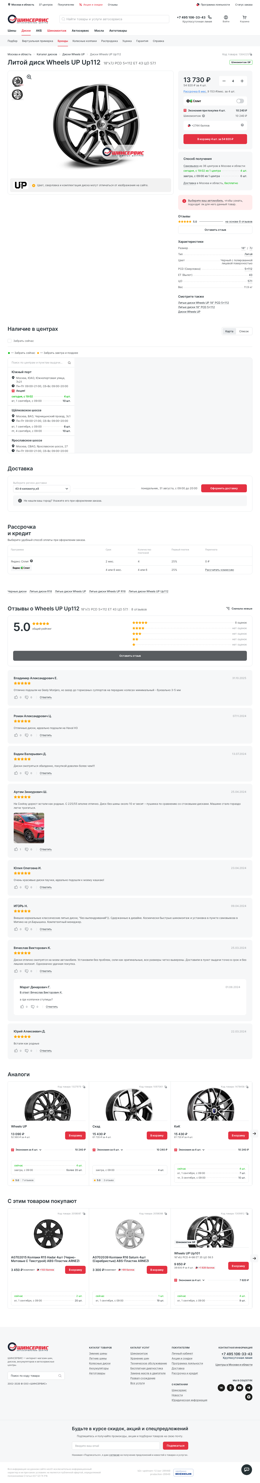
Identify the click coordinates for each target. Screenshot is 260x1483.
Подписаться (175, 1445)
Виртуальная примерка (37, 40)
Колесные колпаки (85, 40)
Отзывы (113, 4)
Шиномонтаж (56, 30)
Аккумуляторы (99, 1368)
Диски (26, 30)
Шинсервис (28, 18)
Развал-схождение (142, 1378)
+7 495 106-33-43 (236, 1354)
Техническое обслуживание (148, 1363)
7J (251, 248)
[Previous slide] (6, 828)
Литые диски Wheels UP (70, 591)
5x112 (248, 268)
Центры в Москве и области (233, 1364)
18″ (243, 248)
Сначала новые (242, 608)
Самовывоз (191, 165)
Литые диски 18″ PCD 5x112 (196, 307)
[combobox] (15, 489)
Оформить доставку (224, 488)
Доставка (189, 183)
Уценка (127, 40)
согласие (114, 1454)
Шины (12, 30)
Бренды (63, 40)
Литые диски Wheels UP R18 (107, 591)
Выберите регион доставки (30, 482)
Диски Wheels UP (189, 311)
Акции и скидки (93, 4)
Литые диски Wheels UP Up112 (148, 591)
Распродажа (109, 40)
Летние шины (98, 1358)
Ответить (46, 697)
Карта (229, 331)
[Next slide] (183, 828)
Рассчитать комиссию (219, 569)
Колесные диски (99, 1363)
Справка (158, 40)
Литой (248, 254)
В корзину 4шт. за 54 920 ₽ (215, 139)
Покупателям (66, 4)
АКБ (39, 30)
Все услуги (137, 1383)
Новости (177, 1395)
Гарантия (142, 40)
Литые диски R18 (41, 591)
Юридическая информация (189, 1400)
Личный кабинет (182, 1353)
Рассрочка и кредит (185, 1373)
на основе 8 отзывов (238, 221)
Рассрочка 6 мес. (195, 91)
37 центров (46, 4)
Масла (99, 30)
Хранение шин (139, 1358)
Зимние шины (98, 1353)
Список (244, 331)
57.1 (250, 281)
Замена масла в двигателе (148, 1373)
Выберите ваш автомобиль (205, 200)
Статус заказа (243, 4)
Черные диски (17, 591)
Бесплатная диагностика (146, 1368)
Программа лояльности (215, 4)
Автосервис (80, 30)
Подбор (13, 40)
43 (250, 274)
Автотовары (118, 30)
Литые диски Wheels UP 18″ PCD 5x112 (203, 302)
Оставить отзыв (215, 229)
